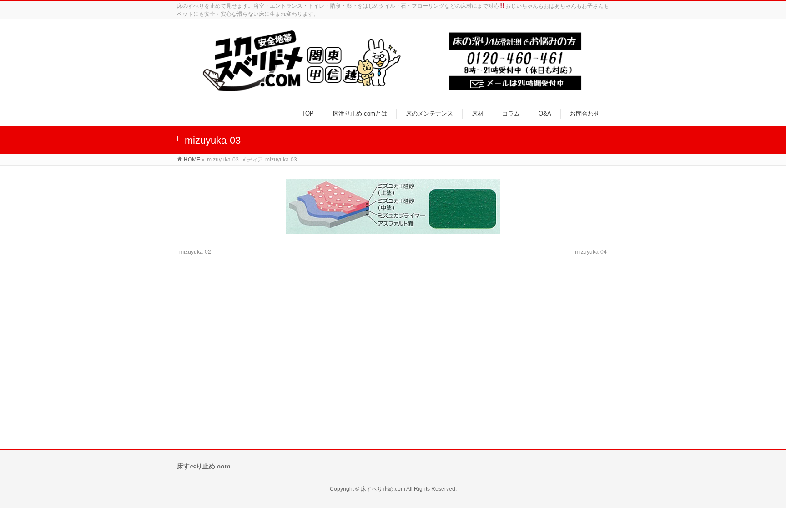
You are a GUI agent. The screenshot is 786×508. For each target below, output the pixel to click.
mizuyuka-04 (591, 252)
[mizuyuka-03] (393, 206)
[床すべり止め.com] (393, 61)
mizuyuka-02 (195, 252)
